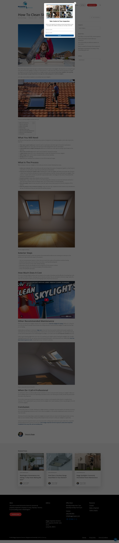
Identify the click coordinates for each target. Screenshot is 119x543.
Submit (59, 35)
